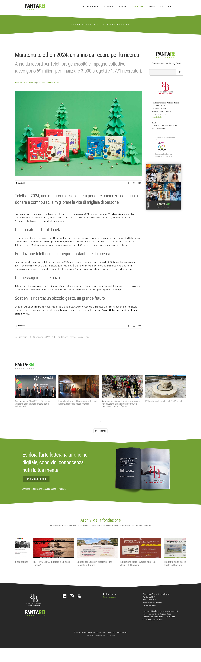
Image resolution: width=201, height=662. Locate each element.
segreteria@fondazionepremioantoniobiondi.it (160, 611)
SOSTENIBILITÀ (43, 83)
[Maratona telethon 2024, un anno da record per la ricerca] (78, 133)
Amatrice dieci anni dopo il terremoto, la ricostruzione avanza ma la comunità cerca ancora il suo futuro (121, 404)
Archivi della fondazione (100, 520)
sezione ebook (38, 479)
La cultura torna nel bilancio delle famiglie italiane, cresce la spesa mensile (78, 402)
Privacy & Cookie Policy (153, 620)
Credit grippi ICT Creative (100, 635)
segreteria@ (157, 117)
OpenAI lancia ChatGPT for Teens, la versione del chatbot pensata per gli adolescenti (32, 404)
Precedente (21, 83)
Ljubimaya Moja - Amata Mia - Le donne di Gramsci (119, 563)
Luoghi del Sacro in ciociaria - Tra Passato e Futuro (76, 563)
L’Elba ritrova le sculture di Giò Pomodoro (165, 401)
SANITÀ (33, 83)
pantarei (55, 83)
